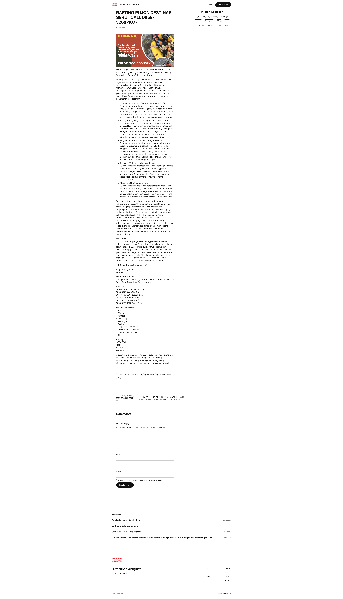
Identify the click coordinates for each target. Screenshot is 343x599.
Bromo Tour (201, 25)
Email (118, 463)
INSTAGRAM (121, 342)
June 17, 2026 (227, 526)
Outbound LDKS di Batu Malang (126, 532)
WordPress (228, 594)
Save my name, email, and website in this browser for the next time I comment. (140, 480)
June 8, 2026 (227, 537)
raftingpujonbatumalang (164, 374)
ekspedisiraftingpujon (123, 374)
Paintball (227, 21)
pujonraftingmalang (137, 374)
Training (219, 25)
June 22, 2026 (227, 520)
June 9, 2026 (227, 532)
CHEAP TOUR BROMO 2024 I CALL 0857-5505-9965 (125, 398)
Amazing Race (209, 21)
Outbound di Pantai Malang (125, 526)
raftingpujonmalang (122, 378)
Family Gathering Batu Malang (126, 520)
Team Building (213, 16)
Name (118, 454)
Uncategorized (121, 27)
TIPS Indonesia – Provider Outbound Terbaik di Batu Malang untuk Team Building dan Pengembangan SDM (162, 538)
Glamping (210, 25)
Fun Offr (197, 21)
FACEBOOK (121, 350)
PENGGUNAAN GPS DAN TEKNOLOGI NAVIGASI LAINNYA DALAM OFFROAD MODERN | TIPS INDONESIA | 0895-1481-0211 (161, 398)
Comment (119, 431)
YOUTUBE (120, 347)
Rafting (219, 21)
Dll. (226, 25)
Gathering (224, 16)
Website (118, 471)
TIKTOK (119, 345)
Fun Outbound (202, 16)
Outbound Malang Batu (129, 4)
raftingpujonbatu (150, 374)
